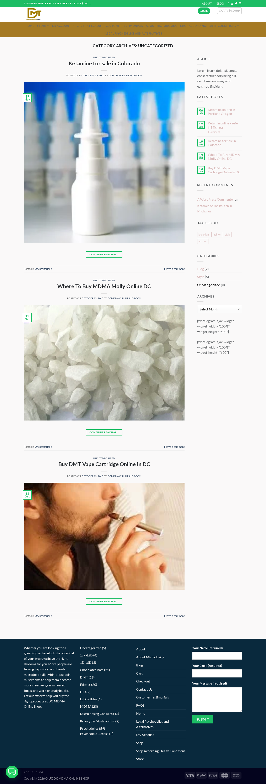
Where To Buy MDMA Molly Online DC (104, 286)
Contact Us (144, 689)
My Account (61, 25)
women (202, 241)
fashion (217, 234)
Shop (139, 743)
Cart (80, 25)
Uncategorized (104, 57)
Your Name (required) (207, 648)
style (227, 234)
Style (200, 277)
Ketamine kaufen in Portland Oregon (221, 111)
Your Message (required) (209, 683)
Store (41, 25)
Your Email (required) (207, 665)
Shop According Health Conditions (208, 25)
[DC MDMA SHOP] (41, 14)
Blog (220, 3)
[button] (12, 772)
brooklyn (203, 234)
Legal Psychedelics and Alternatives (133, 33)
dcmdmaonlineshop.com (125, 75)
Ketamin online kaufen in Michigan (223, 125)
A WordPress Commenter (215, 199)
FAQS (140, 705)
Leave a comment (174, 268)
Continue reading (104, 254)
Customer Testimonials (124, 25)
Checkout (95, 25)
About (207, 3)
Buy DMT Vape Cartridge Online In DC (104, 464)
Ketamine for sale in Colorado (104, 63)
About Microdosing (161, 25)
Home (30, 25)
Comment (214, 131)
